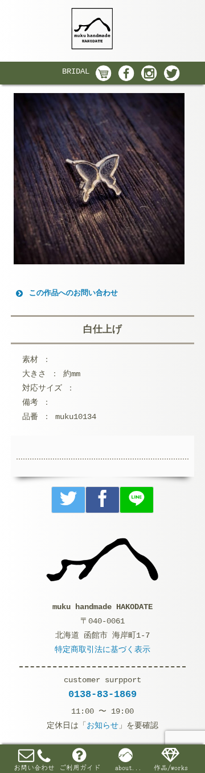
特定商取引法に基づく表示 (102, 649)
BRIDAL (75, 71)
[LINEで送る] (137, 499)
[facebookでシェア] (102, 499)
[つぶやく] (68, 499)
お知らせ (102, 725)
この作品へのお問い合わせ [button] (73, 293)
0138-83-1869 (102, 694)
